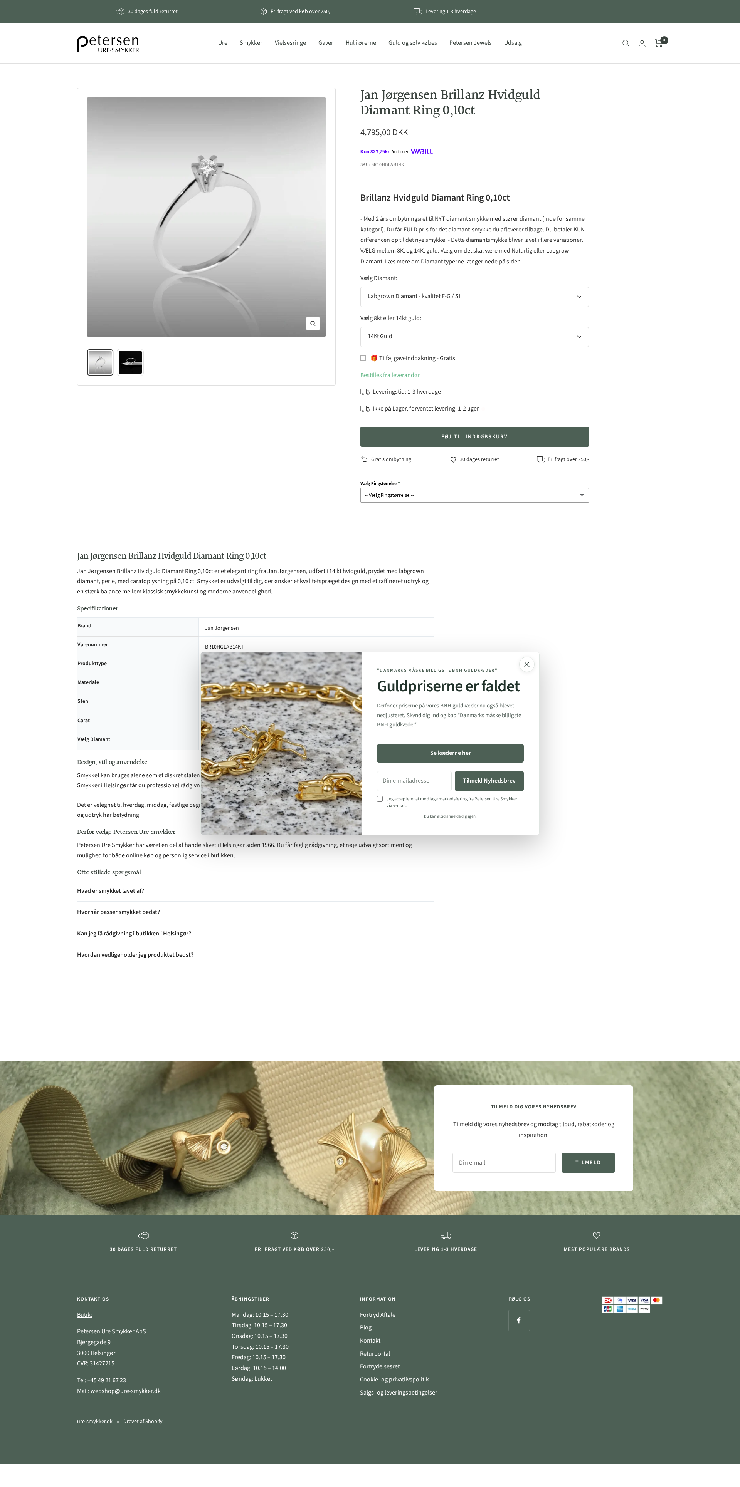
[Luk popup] (527, 664)
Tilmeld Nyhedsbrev (489, 780)
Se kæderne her (450, 753)
